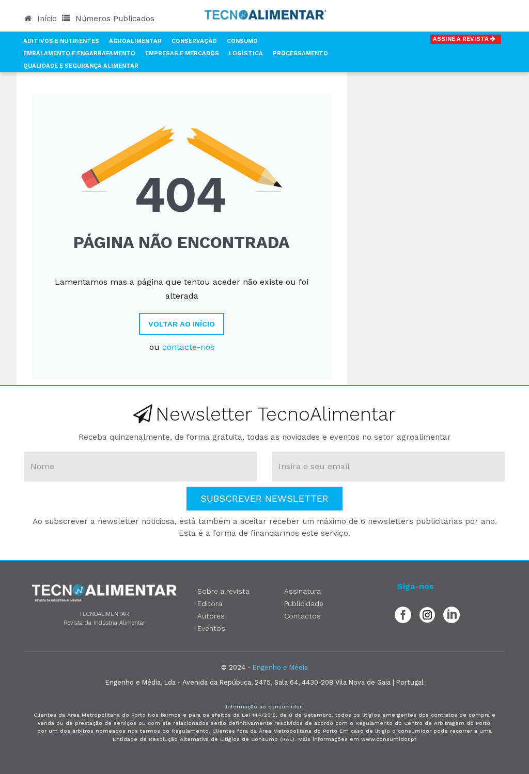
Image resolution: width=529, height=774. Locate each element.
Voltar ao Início (181, 324)
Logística (246, 53)
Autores (211, 616)
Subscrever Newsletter (264, 498)
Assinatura (302, 591)
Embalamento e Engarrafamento (79, 53)
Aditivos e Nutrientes (61, 41)
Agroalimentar (135, 41)
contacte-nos (188, 347)
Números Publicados (113, 18)
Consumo (242, 41)
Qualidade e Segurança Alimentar (80, 66)
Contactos (302, 616)
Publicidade (303, 603)
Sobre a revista (223, 591)
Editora (209, 603)
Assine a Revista (461, 39)
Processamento (300, 53)
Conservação (194, 41)
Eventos (211, 628)
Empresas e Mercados (182, 53)
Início (46, 18)
